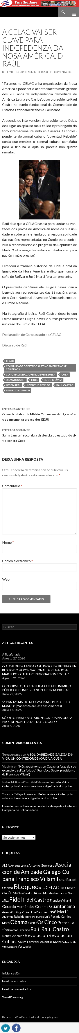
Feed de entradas (14, 981)
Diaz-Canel (23, 893)
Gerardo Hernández (18, 906)
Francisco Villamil (61, 900)
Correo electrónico (17, 561)
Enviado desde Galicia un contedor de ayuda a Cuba (37, 806)
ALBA (6, 865)
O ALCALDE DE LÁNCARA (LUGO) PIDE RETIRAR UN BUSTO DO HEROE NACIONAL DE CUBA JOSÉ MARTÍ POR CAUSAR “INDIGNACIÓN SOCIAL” (39, 670)
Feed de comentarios (16, 989)
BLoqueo (26, 886)
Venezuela (24, 946)
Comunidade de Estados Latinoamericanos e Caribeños (36, 368)
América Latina (19, 865)
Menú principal (72, 12)
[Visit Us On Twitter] (5, 1027)
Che (62, 888)
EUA (34, 893)
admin (32, 72)
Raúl (36, 929)
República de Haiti (18, 390)
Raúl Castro (65, 385)
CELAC (10, 360)
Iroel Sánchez (39, 912)
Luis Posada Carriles (58, 916)
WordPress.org (12, 997)
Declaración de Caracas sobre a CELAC (31, 334)
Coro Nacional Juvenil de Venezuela (30, 374)
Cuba (64, 374)
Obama (19, 922)
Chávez (70, 888)
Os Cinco (47, 922)
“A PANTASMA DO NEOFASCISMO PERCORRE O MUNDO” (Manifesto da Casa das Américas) (37, 704)
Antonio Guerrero (41, 865)
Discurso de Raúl (14, 345)
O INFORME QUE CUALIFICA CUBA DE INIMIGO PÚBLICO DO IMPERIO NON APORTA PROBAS (36, 688)
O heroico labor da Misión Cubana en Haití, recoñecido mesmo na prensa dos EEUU (39, 414)
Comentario (12, 486)
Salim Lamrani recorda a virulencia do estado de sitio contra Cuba (39, 435)
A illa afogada (11, 654)
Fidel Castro (36, 900)
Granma (41, 906)
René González (13, 936)
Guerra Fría (9, 912)
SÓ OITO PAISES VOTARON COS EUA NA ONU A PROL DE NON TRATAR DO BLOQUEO (37, 720)
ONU (32, 923)
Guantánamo (62, 906)
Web (6, 579)
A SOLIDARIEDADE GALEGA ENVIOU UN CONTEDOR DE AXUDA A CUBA (37, 756)
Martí (6, 923)
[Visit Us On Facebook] (16, 1027)
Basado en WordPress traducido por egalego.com (31, 1017)
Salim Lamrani (28, 942)
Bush (42, 888)
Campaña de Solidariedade (20, 810)
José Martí (13, 385)
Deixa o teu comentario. (55, 72)
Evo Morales (46, 893)
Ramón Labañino (19, 930)
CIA (4, 893)
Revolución (36, 935)
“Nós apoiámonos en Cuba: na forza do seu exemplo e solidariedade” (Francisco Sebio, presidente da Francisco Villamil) (39, 770)
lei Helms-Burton (34, 916)
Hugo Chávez (53, 379)
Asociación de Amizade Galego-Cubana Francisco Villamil (37, 871)
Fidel (34, 379)
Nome (8, 542)
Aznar (62, 880)
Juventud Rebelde (38, 385)
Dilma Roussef (15, 379)
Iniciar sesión (11, 973)
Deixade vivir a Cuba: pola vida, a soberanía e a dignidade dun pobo (37, 784)
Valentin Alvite (51, 942)
